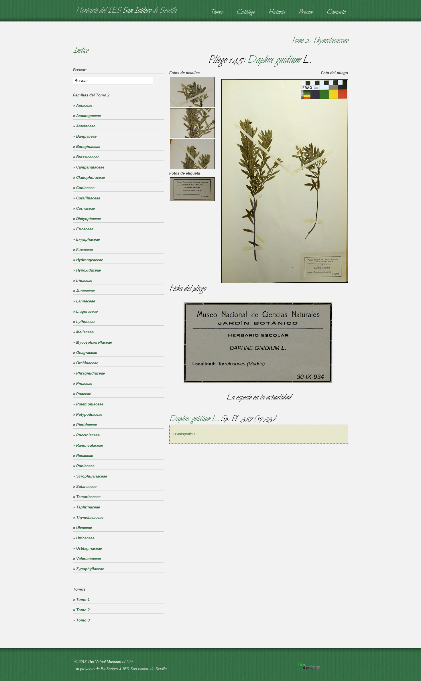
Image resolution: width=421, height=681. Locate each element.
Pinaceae (84, 383)
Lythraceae (85, 322)
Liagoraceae (87, 311)
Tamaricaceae (88, 497)
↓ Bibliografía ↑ (183, 434)
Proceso (305, 12)
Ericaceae (84, 229)
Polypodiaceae (89, 414)
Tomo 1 (83, 599)
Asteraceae (85, 126)
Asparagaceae (88, 116)
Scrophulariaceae (91, 476)
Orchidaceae (87, 363)
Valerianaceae (88, 559)
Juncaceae (85, 291)
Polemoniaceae (89, 404)
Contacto (335, 12)
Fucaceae (84, 250)
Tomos (216, 12)
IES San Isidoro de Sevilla (145, 669)
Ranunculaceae (89, 445)
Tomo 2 (300, 40)
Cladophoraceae (90, 177)
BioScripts (109, 669)
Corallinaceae (88, 198)
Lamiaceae (85, 301)
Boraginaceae (88, 146)
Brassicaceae (87, 157)
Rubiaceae (85, 466)
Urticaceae (85, 538)
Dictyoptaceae (88, 219)
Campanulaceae (90, 167)
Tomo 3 (83, 620)
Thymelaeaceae (330, 40)
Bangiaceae (86, 136)
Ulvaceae (84, 528)
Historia (276, 12)
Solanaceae (86, 486)
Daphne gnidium (273, 60)
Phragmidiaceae (90, 373)
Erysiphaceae (88, 239)
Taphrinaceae (88, 507)
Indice (80, 50)
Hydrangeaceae (89, 260)
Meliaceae (85, 332)
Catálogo (245, 12)
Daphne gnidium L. (195, 418)
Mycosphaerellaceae (94, 342)
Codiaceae (85, 188)
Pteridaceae (86, 425)
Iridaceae (84, 280)
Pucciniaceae (88, 435)
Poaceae (83, 394)
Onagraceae (86, 353)
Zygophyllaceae (90, 569)
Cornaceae (85, 208)
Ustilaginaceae (89, 548)
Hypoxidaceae (88, 270)
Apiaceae (84, 105)
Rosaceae (84, 456)
